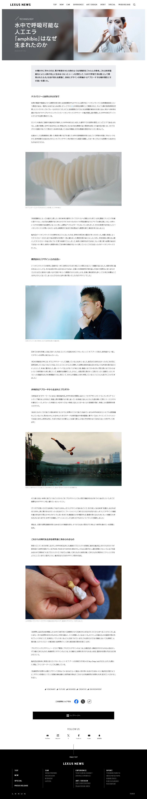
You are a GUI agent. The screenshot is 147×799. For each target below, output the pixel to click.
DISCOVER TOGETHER (83, 783)
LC (72, 106)
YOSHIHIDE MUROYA (113, 773)
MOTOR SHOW (50, 776)
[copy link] (89, 701)
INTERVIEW (49, 778)
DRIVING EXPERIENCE (83, 776)
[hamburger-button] (134, 4)
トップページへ (75, 715)
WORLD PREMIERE (51, 773)
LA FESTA (48, 781)
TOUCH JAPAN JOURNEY (84, 773)
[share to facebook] (76, 701)
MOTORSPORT (111, 784)
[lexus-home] (18, 794)
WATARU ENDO (111, 778)
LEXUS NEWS (73, 763)
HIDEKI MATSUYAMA (113, 776)
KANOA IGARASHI (112, 781)
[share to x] (83, 701)
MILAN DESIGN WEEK (83, 786)
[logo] (20, 5)
